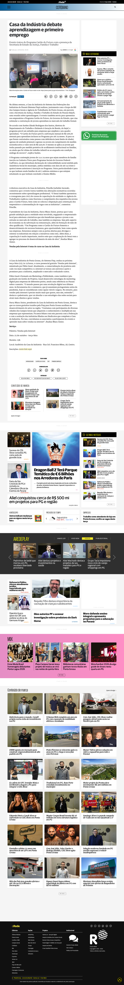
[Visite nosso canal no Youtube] (99, 926)
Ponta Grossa (15, 937)
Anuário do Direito (47, 945)
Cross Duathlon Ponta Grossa (50, 948)
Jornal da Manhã (27, 978)
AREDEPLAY (21, 538)
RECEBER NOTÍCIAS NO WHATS (42, 378)
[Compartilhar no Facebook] (51, 97)
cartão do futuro (40, 361)
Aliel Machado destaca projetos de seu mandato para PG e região (74, 564)
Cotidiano (14, 945)
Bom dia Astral (32, 943)
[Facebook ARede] (91, 926)
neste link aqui (25, 349)
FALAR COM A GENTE (60, 378)
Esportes (14, 956)
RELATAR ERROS (25, 378)
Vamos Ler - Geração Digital (49, 934)
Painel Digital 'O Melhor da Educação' (52, 943)
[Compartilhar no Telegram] (66, 97)
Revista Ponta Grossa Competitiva (51, 940)
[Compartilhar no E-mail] (76, 97)
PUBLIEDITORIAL (102, 538)
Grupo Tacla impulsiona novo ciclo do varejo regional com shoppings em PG (99, 564)
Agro (13, 962)
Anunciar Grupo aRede (72, 945)
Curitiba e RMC (16, 940)
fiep (48, 361)
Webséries (15, 973)
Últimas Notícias (16, 934)
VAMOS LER (61, 538)
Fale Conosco (69, 947)
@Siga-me (21, 96)
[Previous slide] (46, 518)
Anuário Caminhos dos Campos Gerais (52, 937)
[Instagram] (95, 926)
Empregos (30, 948)
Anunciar (105, 2)
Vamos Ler (14, 959)
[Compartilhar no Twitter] (61, 97)
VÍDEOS (87, 538)
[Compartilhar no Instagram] (56, 97)
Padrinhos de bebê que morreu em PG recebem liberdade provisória (24, 564)
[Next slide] (77, 518)
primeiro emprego (56, 361)
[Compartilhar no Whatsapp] (71, 97)
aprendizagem (29, 361)
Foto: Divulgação (70, 90)
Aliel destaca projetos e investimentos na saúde (49, 563)
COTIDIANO (62, 7)
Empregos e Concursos (18, 970)
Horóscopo (15, 954)
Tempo (30, 945)
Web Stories (31, 940)
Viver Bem (14, 951)
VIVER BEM (75, 538)
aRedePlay (31, 934)
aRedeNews (31, 937)
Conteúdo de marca (33, 951)
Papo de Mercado (16, 964)
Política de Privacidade (72, 950)
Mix (13, 948)
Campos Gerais (16, 943)
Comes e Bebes (16, 967)
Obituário (30, 954)
